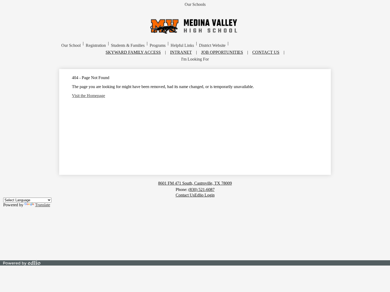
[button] (71, 45)
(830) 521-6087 (201, 189)
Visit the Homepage (88, 95)
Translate (42, 205)
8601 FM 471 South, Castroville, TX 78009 (195, 183)
